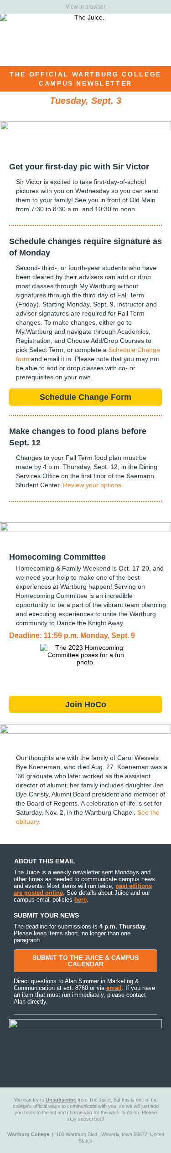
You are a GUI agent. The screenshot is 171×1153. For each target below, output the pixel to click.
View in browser (85, 7)
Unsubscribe (61, 1099)
